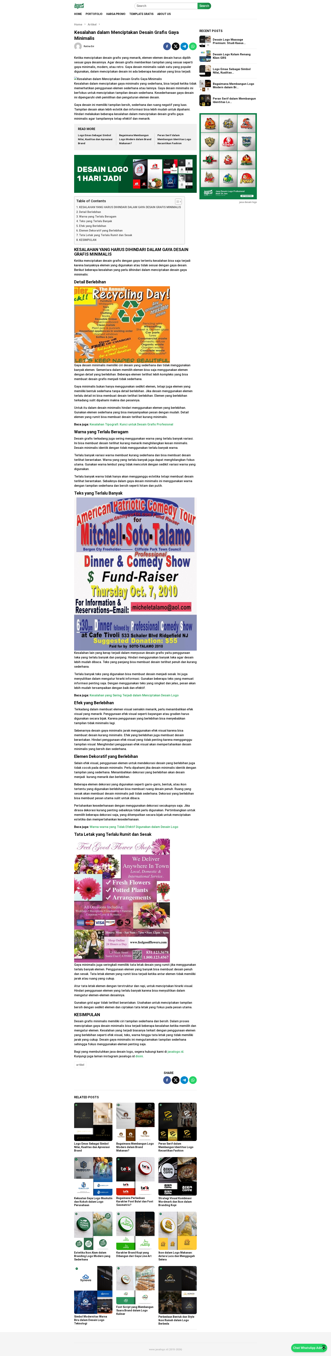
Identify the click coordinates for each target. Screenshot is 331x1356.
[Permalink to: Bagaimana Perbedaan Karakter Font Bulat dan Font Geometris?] (135, 1176)
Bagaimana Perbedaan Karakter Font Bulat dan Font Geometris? (134, 1201)
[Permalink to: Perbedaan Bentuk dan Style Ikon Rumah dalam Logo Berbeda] (177, 1290)
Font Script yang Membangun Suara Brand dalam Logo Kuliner (134, 1310)
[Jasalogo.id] (79, 5)
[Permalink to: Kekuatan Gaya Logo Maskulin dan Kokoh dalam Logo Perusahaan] (93, 1176)
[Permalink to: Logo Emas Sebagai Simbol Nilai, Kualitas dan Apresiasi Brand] (93, 1122)
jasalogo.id (175, 1051)
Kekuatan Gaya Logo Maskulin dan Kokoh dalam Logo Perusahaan (93, 1202)
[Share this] (167, 46)
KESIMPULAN (87, 240)
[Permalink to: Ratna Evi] (78, 46)
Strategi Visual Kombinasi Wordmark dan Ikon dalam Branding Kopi (175, 1202)
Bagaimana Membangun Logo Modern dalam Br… (233, 85)
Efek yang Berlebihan (92, 226)
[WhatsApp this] (193, 46)
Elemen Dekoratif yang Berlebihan (101, 230)
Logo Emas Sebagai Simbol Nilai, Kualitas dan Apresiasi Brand (95, 139)
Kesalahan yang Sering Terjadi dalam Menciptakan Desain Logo (134, 695)
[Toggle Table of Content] (176, 201)
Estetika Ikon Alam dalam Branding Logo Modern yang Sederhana (92, 1256)
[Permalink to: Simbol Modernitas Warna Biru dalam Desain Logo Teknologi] (93, 1290)
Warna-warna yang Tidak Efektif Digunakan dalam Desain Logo (134, 827)
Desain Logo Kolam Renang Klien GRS (232, 56)
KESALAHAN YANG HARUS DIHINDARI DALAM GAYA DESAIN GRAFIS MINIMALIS (130, 207)
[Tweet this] (175, 46)
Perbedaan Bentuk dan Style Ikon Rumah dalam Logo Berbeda (176, 1320)
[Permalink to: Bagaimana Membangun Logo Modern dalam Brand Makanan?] (135, 1122)
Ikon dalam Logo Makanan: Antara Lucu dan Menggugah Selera (176, 1256)
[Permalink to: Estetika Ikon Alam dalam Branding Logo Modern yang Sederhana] (93, 1231)
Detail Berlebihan (90, 212)
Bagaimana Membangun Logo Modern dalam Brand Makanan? (135, 139)
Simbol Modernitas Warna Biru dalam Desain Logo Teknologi (90, 1320)
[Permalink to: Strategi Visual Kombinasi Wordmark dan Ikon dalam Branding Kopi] (177, 1176)
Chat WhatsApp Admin (309, 1348)
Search (204, 6)
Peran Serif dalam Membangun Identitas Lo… (234, 100)
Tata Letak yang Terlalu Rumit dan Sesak (105, 235)
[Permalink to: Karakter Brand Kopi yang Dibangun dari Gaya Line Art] (135, 1231)
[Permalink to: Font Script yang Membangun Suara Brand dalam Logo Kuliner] (135, 1285)
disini (139, 1056)
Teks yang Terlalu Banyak (95, 221)
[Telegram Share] (184, 46)
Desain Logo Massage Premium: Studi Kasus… (229, 41)
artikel (80, 1064)
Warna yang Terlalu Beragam (97, 216)
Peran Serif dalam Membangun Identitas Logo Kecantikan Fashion (174, 139)
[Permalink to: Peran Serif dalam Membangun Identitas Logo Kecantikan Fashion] (177, 1122)
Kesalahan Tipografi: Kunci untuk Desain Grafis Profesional (131, 424)
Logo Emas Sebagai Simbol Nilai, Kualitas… (232, 70)
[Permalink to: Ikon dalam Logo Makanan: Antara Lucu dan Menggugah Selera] (177, 1231)
